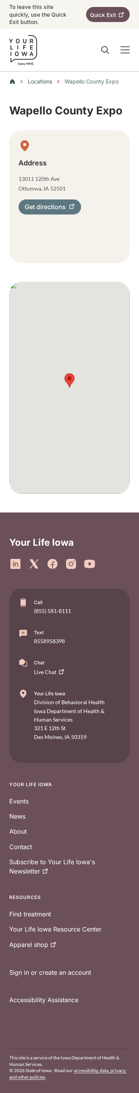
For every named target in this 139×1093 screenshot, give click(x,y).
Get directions (45, 207)
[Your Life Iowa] (23, 50)
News (17, 816)
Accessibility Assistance (43, 1000)
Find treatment (30, 914)
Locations (40, 81)
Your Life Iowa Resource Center (55, 929)
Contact (20, 847)
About (18, 831)
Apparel (28, 944)
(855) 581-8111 (52, 611)
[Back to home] (14, 81)
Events (19, 801)
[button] (69, 380)
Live (45, 672)
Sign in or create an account (50, 972)
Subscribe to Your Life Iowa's (52, 866)
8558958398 (49, 641)
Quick (103, 15)
